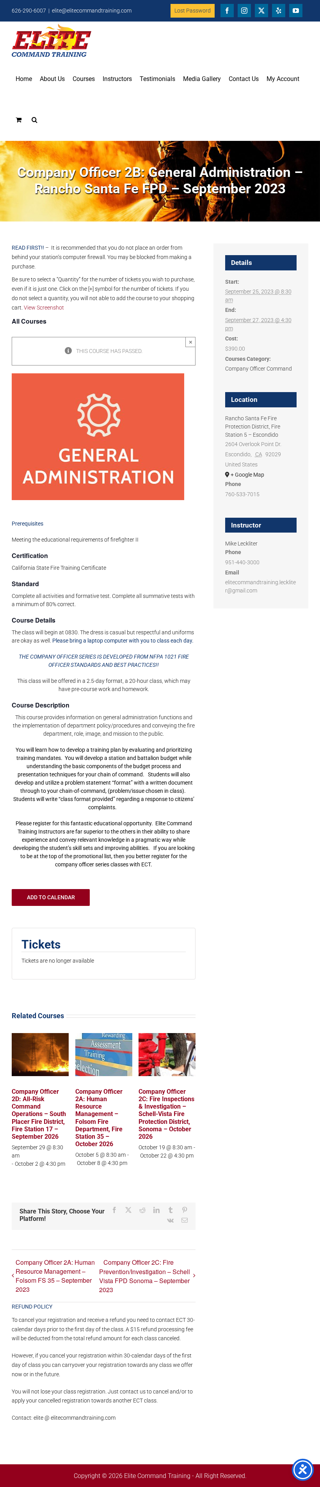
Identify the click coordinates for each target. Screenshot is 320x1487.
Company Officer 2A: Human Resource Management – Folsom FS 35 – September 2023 (55, 1276)
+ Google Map (247, 475)
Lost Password (192, 10)
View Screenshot (44, 307)
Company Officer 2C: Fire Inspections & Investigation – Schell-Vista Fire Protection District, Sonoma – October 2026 (166, 1114)
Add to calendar (51, 897)
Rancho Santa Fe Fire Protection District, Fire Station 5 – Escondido (252, 426)
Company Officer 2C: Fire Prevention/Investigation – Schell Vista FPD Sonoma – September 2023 (144, 1276)
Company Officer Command (258, 368)
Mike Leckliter (241, 543)
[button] (34, 119)
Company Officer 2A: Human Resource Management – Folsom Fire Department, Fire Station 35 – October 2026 (99, 1118)
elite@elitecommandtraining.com (92, 10)
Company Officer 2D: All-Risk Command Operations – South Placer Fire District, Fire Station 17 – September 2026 (39, 1114)
